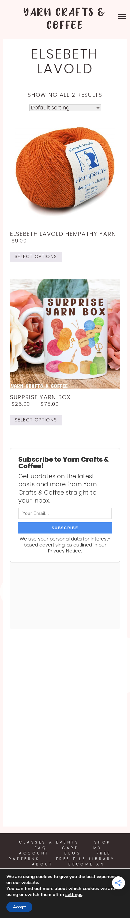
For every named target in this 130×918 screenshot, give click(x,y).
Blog (73, 853)
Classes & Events (49, 842)
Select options (36, 256)
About (42, 864)
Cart (70, 848)
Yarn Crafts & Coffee (65, 19)
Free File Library (85, 859)
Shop (102, 842)
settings (73, 895)
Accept (19, 907)
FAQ (41, 848)
